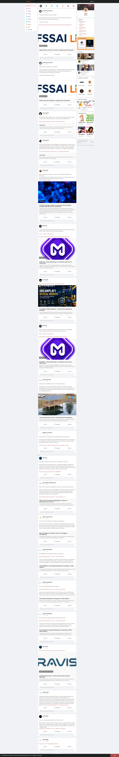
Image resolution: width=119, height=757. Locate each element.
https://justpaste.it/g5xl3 (45, 180)
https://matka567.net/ (48, 234)
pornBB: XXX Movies (91, 134)
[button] (45, 1)
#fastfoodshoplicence (44, 25)
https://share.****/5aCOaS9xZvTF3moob (48, 743)
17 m (43, 12)
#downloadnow (63, 336)
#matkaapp (59, 236)
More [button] (92, 145)
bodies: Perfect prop (83, 122)
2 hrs (43, 141)
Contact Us (89, 145)
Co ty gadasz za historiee (86, 107)
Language (92, 141)
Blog (85, 145)
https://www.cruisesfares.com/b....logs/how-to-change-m (52, 728)
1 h (43, 114)
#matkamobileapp (43, 236)
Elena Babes (84, 60)
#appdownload (65, 236)
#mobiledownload (52, 236)
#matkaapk (57, 336)
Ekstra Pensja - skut (91, 122)
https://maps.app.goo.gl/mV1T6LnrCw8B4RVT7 (50, 471)
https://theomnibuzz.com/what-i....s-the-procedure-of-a (52, 497)
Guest (85, 14)
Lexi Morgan (84, 72)
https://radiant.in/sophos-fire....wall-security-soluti (56, 705)
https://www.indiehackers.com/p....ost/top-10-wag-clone (52, 620)
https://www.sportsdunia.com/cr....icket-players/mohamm (55, 151)
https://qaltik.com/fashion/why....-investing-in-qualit (56, 445)
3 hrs (43, 381)
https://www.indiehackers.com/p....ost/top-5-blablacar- (52, 556)
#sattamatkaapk (43, 336)
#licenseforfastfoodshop (55, 25)
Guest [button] (92, 1)
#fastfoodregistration (66, 25)
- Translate (46, 12)
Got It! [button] (114, 755)
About (78, 145)
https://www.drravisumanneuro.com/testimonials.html (52, 650)
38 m (43, 64)
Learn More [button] (39, 755)
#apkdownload (50, 336)
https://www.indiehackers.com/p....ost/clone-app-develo (52, 589)
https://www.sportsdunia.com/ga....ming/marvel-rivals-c (52, 121)
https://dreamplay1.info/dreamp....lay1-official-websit (51, 284)
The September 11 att (83, 134)
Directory (82, 145)
